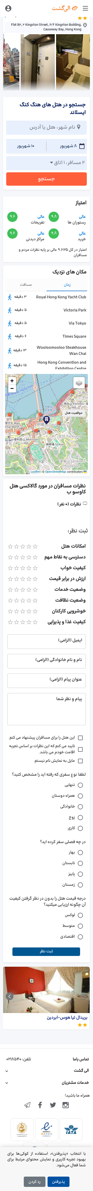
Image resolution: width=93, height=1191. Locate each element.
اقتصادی (67, 937)
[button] (40, 414)
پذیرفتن (58, 1182)
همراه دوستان (63, 796)
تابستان (68, 863)
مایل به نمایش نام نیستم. (54, 761)
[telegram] (27, 1105)
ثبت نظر (46, 951)
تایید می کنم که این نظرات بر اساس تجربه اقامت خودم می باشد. (42, 749)
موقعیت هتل (73, 413)
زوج (72, 817)
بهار (72, 852)
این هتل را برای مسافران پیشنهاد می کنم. (42, 738)
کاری (71, 828)
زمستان (68, 885)
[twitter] (53, 1105)
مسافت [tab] (26, 285)
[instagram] (65, 1105)
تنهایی (70, 785)
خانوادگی (67, 807)
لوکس (70, 915)
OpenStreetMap (55, 472)
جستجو (46, 179)
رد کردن (34, 1182)
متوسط (69, 926)
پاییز (71, 874)
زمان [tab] (67, 285)
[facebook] (40, 1105)
